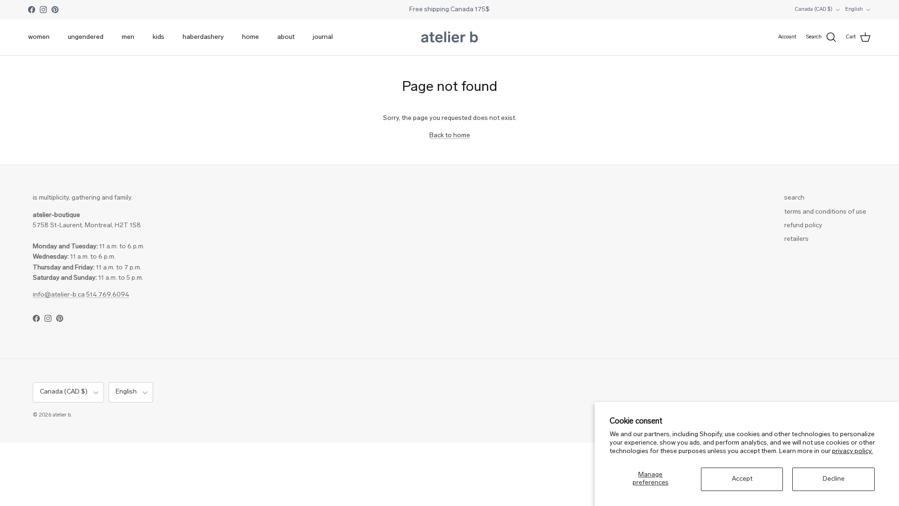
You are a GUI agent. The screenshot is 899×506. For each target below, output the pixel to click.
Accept (742, 479)
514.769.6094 (107, 294)
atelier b (61, 415)
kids (158, 37)
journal (323, 37)
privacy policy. (852, 451)
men (128, 37)
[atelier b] (449, 37)
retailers (796, 239)
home (250, 37)
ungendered (85, 37)
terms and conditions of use (825, 212)
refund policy (803, 225)
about (286, 37)
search (794, 197)
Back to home (449, 135)
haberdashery (203, 37)
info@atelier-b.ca (59, 294)
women (39, 37)
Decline (834, 479)
